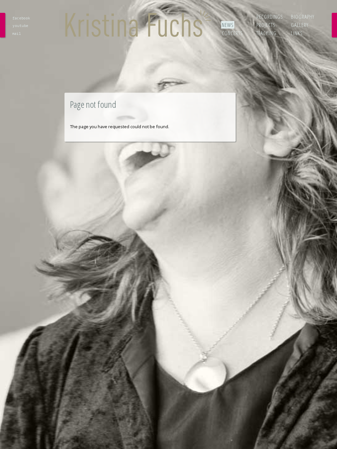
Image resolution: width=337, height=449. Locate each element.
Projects (265, 25)
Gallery (299, 25)
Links (297, 33)
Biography (302, 16)
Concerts (232, 33)
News (228, 25)
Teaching (266, 33)
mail (17, 34)
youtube (20, 26)
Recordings (269, 16)
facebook (21, 18)
